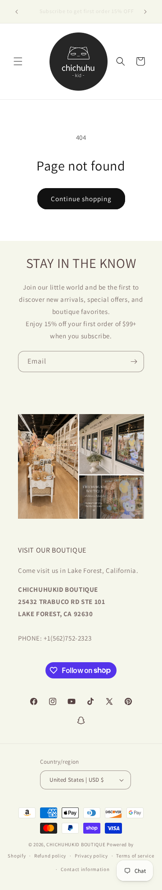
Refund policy (50, 856)
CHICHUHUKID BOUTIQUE (75, 844)
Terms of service (135, 856)
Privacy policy (91, 856)
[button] (18, 61)
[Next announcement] (145, 12)
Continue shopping (81, 198)
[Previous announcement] (17, 12)
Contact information (85, 869)
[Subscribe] (134, 361)
